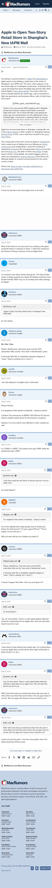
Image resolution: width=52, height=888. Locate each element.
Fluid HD (8, 870)
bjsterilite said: (8, 476)
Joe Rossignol (31, 820)
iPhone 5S (40, 149)
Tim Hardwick (30, 828)
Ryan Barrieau (30, 844)
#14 (49, 643)
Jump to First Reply (19, 67)
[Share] (46, 66)
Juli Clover (5, 820)
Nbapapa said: (8, 515)
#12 (49, 555)
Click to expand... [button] (26, 125)
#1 (50, 67)
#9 (50, 444)
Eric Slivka (29, 811)
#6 (50, 340)
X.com (8, 815)
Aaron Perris (30, 853)
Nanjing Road (6, 134)
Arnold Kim (5, 811)
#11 (49, 509)
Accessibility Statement (21, 866)
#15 (49, 671)
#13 (49, 601)
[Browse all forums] (42, 10)
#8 (50, 401)
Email (3, 815)
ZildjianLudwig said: (10, 561)
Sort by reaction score (37, 47)
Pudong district (12, 132)
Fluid (2, 870)
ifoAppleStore (41, 79)
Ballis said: (7, 607)
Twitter (29, 79)
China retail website (21, 91)
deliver (39, 152)
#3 (50, 242)
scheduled (44, 142)
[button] (2, 4)
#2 (50, 186)
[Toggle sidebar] (49, 10)
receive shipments (27, 157)
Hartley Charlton (7, 836)
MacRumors (7, 47)
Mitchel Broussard (8, 828)
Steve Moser (6, 853)
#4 (50, 270)
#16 (49, 717)
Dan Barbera (6, 844)
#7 (50, 378)
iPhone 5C (12, 152)
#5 (50, 301)
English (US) (45, 868)
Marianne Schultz (31, 836)
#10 (49, 470)
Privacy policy (6, 866)
